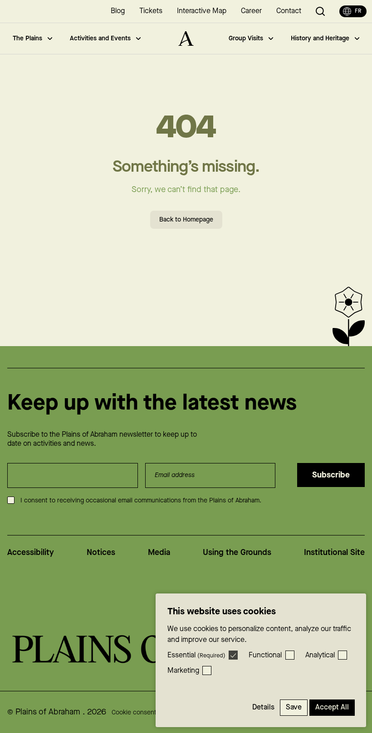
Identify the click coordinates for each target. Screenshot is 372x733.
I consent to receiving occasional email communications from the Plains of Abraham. (140, 500)
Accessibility (30, 552)
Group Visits (246, 38)
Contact (288, 11)
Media (159, 552)
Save (294, 707)
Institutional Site (334, 552)
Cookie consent (134, 712)
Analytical (320, 655)
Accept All (332, 707)
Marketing (183, 670)
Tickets (150, 11)
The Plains (27, 38)
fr (358, 11)
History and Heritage (320, 38)
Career (251, 11)
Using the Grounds (237, 552)
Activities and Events (100, 38)
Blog (118, 11)
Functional (265, 655)
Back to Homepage (186, 219)
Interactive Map (201, 11)
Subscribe (331, 475)
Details (263, 707)
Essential (196, 655)
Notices (101, 552)
